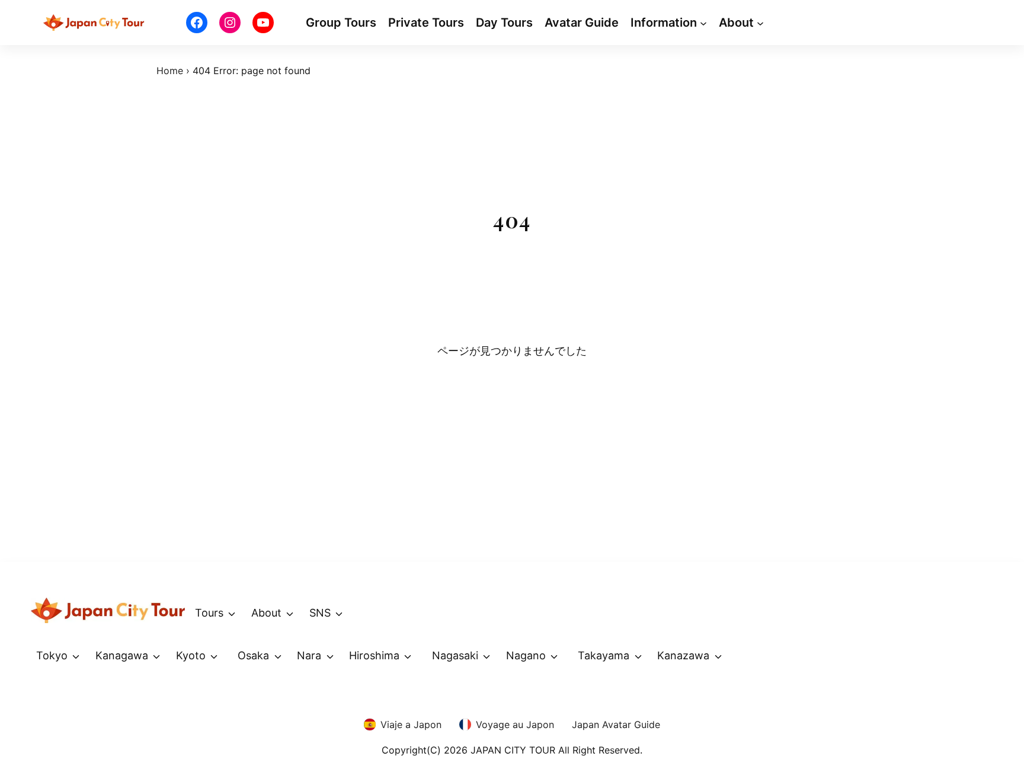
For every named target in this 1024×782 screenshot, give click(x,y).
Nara (309, 655)
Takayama (603, 655)
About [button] (266, 613)
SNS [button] (320, 613)
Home (169, 70)
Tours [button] (209, 613)
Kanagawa (121, 655)
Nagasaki (455, 655)
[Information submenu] (703, 22)
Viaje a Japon (410, 724)
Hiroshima (374, 655)
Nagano (526, 655)
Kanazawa (683, 655)
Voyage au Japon (515, 724)
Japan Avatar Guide (616, 724)
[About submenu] (760, 22)
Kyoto (191, 655)
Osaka (253, 655)
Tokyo (52, 655)
